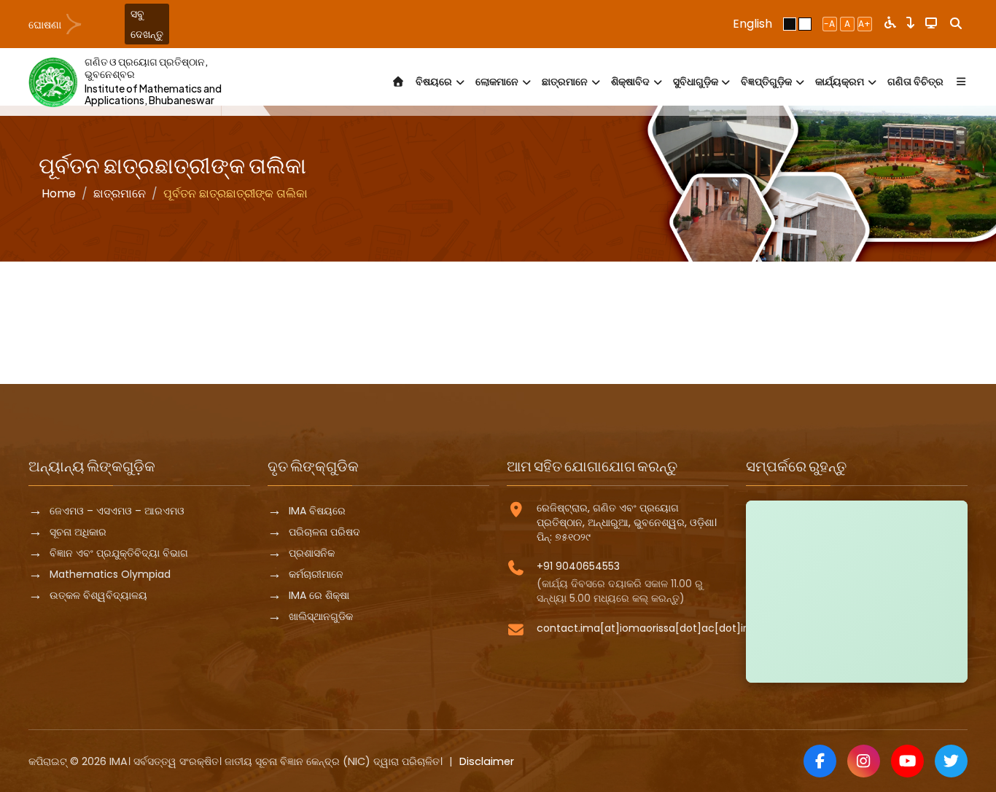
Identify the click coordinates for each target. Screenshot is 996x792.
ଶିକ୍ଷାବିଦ (630, 81)
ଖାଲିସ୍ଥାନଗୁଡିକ (321, 616)
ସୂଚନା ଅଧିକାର (78, 532)
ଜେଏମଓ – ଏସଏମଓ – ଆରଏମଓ (117, 510)
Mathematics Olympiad (110, 574)
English (752, 23)
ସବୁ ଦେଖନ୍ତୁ (147, 24)
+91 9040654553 (578, 566)
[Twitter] (951, 761)
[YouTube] (907, 761)
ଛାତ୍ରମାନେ (565, 81)
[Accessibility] (890, 24)
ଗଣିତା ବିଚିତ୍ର (915, 81)
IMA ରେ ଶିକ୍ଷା (319, 595)
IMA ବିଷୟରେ (317, 510)
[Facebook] (820, 761)
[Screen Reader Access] (931, 24)
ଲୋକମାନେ (496, 81)
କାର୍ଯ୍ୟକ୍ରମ (839, 81)
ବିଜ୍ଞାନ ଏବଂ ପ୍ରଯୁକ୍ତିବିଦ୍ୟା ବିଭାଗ (119, 553)
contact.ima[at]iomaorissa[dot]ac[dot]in (643, 628)
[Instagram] (863, 761)
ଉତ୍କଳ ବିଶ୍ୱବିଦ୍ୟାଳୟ (98, 595)
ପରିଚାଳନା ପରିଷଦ (324, 532)
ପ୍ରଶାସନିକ (312, 553)
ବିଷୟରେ (434, 81)
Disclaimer (486, 761)
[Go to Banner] (910, 24)
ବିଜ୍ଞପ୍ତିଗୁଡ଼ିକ (766, 81)
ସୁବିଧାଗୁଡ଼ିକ (695, 81)
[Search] (956, 24)
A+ (864, 23)
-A (829, 23)
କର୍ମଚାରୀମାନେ (316, 574)
